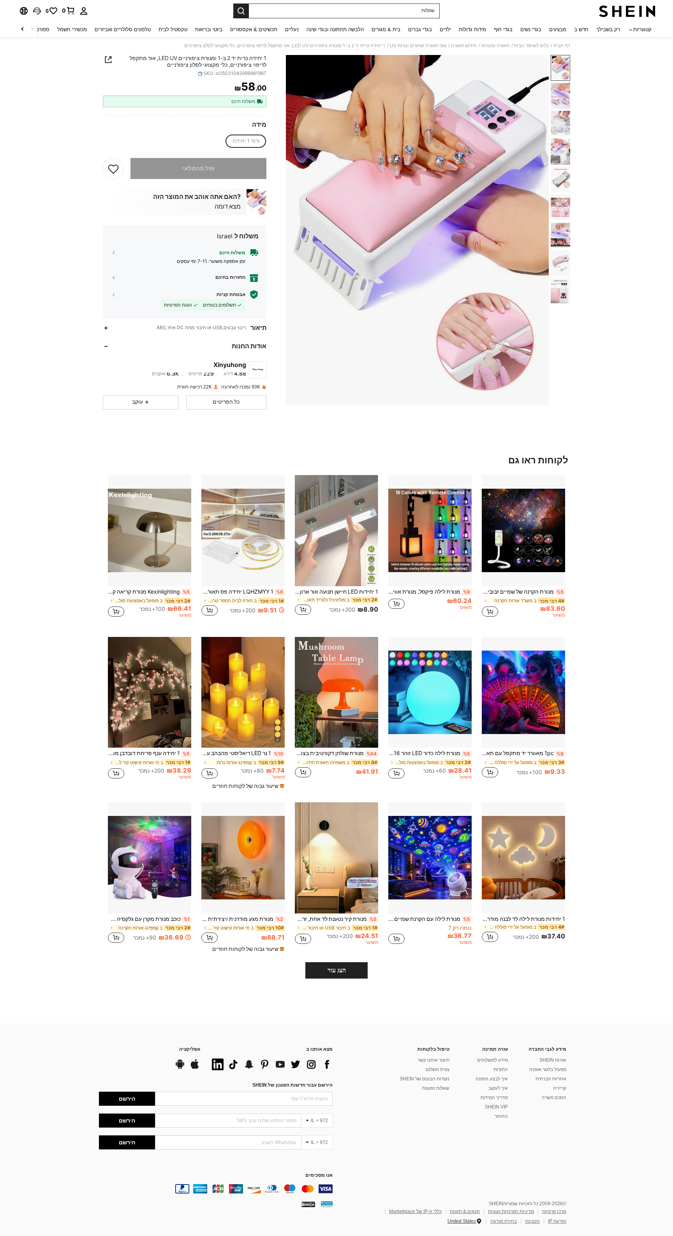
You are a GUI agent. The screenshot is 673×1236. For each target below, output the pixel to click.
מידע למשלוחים (492, 1060)
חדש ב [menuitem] (581, 29)
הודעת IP (557, 1221)
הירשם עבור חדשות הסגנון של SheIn (292, 1085)
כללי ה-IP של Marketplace (415, 1211)
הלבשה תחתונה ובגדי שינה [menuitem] (335, 29)
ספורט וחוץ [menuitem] (37, 29)
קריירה (559, 1088)
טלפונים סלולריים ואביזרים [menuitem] (123, 29)
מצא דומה (228, 206)
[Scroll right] (22, 29)
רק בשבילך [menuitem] (608, 29)
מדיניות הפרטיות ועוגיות (511, 1211)
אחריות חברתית (551, 1079)
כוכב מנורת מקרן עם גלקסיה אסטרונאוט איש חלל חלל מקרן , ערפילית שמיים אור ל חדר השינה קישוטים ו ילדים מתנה (149, 919)
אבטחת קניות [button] (231, 294)
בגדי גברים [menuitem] (420, 29)
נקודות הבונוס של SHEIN (424, 1079)
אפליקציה (189, 1049)
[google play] (179, 1068)
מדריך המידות (494, 1097)
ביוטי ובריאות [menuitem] (208, 29)
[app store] (194, 1068)
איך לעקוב (498, 1088)
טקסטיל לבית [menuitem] (173, 29)
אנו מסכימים (319, 1175)
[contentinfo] (216, 1188)
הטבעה (532, 1221)
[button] (37, 11)
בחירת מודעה (503, 1221)
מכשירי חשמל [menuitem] (72, 29)
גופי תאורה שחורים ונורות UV (418, 45)
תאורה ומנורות (495, 45)
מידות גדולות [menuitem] (472, 29)
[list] (270, 1064)
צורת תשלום (437, 1069)
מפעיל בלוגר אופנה (547, 1069)
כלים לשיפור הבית (531, 45)
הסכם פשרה (554, 1097)
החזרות (500, 1069)
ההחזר (501, 1116)
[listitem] (523, 550)
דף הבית (561, 45)
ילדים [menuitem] (445, 29)
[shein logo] (627, 11)
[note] (247, 786)
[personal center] (83, 11)
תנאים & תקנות (465, 1211)
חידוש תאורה (464, 45)
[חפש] (241, 11)
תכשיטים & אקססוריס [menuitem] (253, 29)
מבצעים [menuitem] (557, 29)
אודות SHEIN (552, 1060)
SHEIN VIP (496, 1107)
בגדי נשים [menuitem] (530, 29)
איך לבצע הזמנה (492, 1079)
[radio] (246, 141)
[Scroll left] (32, 29)
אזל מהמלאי (198, 168)
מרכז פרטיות (554, 1211)
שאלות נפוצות (435, 1088)
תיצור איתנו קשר (433, 1060)
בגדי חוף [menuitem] (503, 29)
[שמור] (113, 168)
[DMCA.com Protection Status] (308, 1204)
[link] (68, 10)
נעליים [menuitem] (292, 29)
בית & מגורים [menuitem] (386, 29)
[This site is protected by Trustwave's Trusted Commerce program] (327, 1204)
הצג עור (337, 970)
